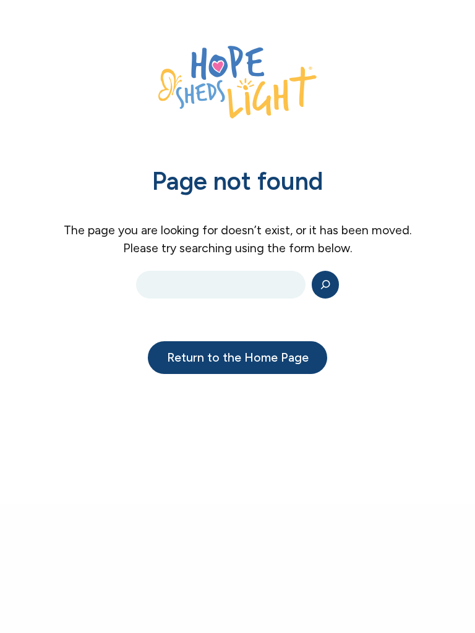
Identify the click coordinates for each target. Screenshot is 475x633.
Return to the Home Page (238, 357)
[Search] (326, 285)
